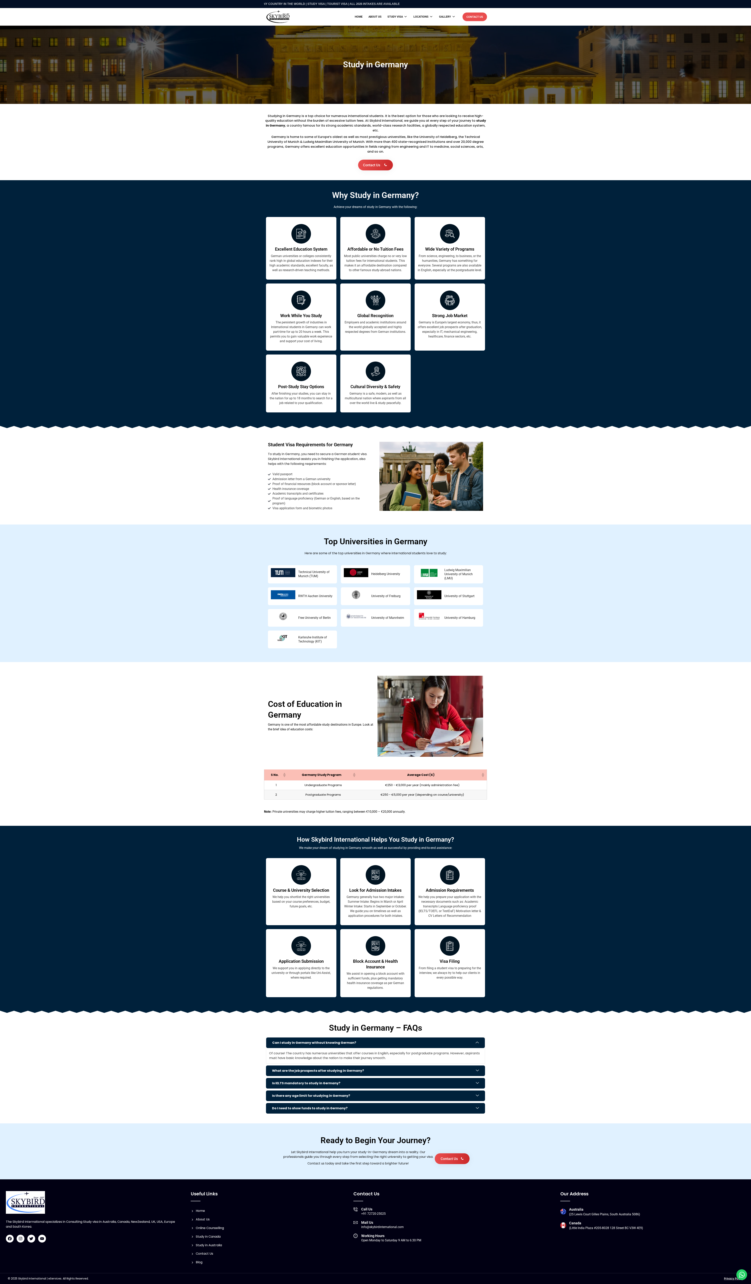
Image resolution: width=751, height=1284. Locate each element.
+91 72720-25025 (373, 1214)
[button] (397, 17)
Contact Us (204, 1253)
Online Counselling (210, 1228)
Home (359, 16)
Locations (421, 16)
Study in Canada (208, 1236)
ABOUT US (375, 16)
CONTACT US (474, 16)
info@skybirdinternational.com (382, 1227)
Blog (199, 1262)
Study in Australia (209, 1245)
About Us (203, 1219)
